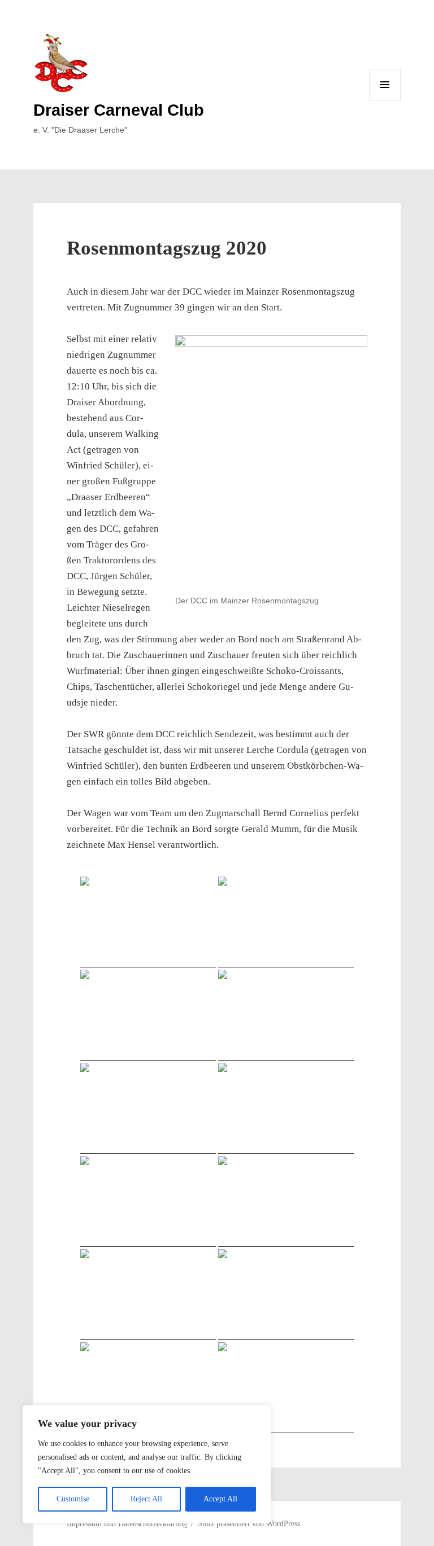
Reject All (146, 1499)
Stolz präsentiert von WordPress (249, 1523)
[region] (147, 1464)
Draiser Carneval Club (118, 110)
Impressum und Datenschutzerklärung (127, 1523)
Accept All (220, 1499)
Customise (73, 1499)
